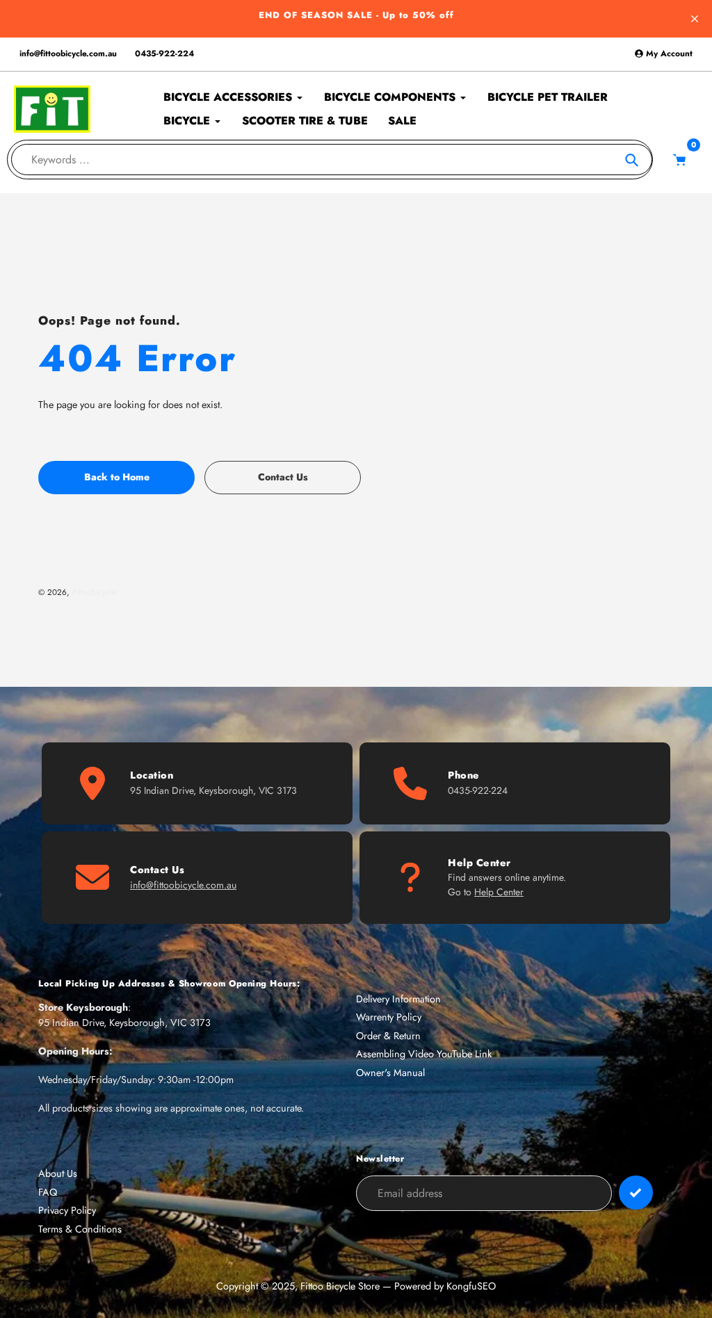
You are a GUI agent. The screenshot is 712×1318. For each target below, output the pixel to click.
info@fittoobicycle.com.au (68, 53)
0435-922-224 (164, 53)
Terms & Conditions (80, 1229)
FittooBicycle (94, 592)
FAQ (47, 1192)
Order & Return (388, 1036)
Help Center (499, 892)
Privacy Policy (67, 1210)
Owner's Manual (390, 1073)
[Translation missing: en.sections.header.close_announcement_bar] (695, 19)
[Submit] (636, 1192)
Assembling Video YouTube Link (424, 1054)
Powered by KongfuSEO (445, 1286)
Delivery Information (398, 999)
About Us (57, 1173)
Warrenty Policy (388, 1017)
